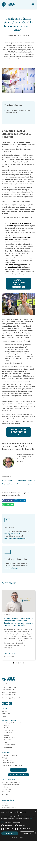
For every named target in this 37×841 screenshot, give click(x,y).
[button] (33, 4)
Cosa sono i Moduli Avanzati (11, 782)
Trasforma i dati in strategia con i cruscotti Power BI (18, 111)
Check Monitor (6, 789)
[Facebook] (3, 703)
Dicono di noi (6, 713)
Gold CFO (5, 787)
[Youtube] (6, 703)
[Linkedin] (10, 703)
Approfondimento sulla (18, 480)
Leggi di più (32, 818)
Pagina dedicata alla (17, 484)
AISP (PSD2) (5, 794)
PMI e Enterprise (7, 760)
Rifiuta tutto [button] (27, 833)
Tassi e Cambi (6, 791)
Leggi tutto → (9, 653)
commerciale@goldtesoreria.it (15, 538)
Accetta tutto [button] (9, 833)
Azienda (4, 711)
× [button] (35, 811)
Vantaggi (4, 757)
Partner (4, 716)
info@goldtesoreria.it (12, 534)
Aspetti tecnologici (8, 762)
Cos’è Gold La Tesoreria (9, 755)
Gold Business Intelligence (10, 784)
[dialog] (18, 825)
